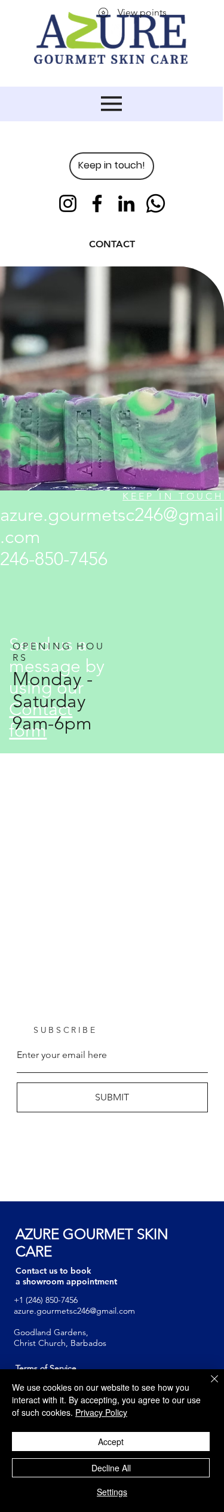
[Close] (207, 1386)
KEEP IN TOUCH (173, 496)
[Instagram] (67, 203)
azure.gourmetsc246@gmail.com (74, 1310)
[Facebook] (97, 203)
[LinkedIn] (126, 203)
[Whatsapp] (155, 203)
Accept (111, 1441)
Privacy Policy (101, 1412)
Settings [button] (112, 1492)
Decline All (111, 1468)
